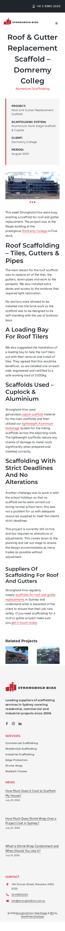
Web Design (40, 913)
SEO (52, 913)
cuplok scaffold (32, 414)
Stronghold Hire (24, 913)
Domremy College (34, 231)
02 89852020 (20, 894)
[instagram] (13, 723)
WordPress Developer (32, 916)
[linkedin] (20, 723)
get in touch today (24, 622)
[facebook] (6, 723)
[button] (30, 202)
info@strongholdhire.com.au (28, 900)
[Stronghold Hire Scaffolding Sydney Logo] (30, 683)
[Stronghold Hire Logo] (21, 19)
